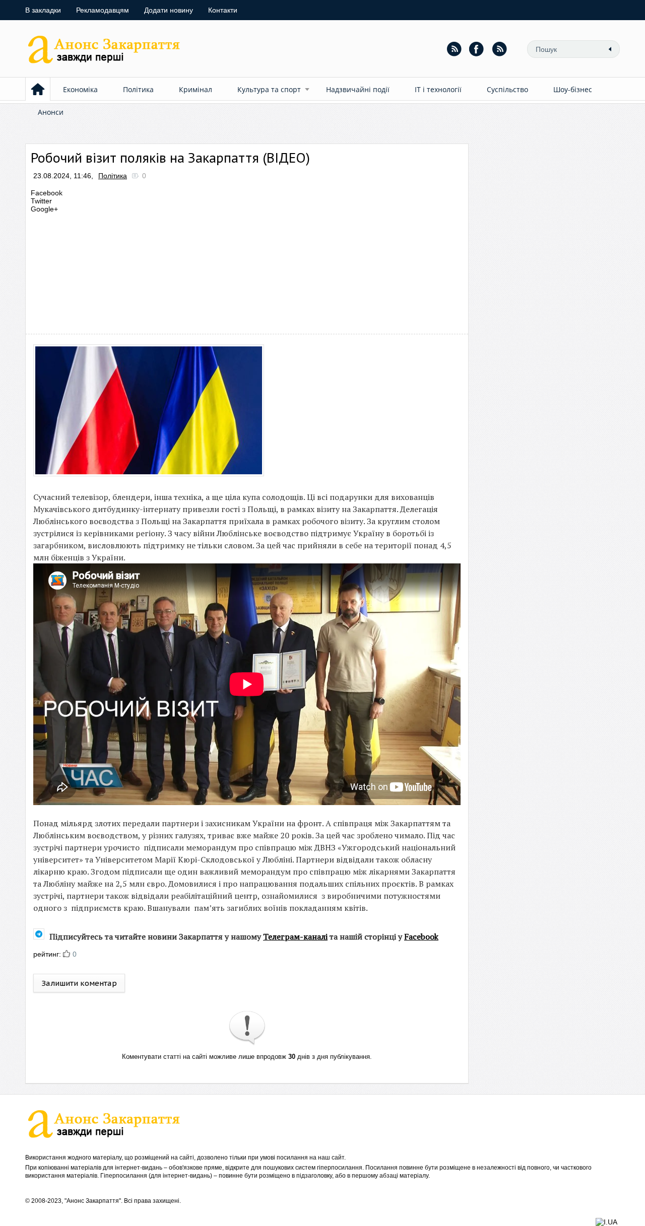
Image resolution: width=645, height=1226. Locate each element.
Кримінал (195, 89)
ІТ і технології (438, 89)
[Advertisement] (213, 271)
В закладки (43, 10)
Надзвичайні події (358, 89)
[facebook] (476, 48)
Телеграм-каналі (295, 936)
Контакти (222, 10)
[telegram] (499, 48)
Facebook (421, 936)
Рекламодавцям (102, 10)
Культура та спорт (269, 89)
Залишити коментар (79, 983)
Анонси (50, 112)
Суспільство (507, 89)
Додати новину (168, 10)
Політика (138, 89)
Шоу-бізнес (572, 89)
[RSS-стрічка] (454, 48)
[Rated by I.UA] (606, 1222)
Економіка (80, 89)
